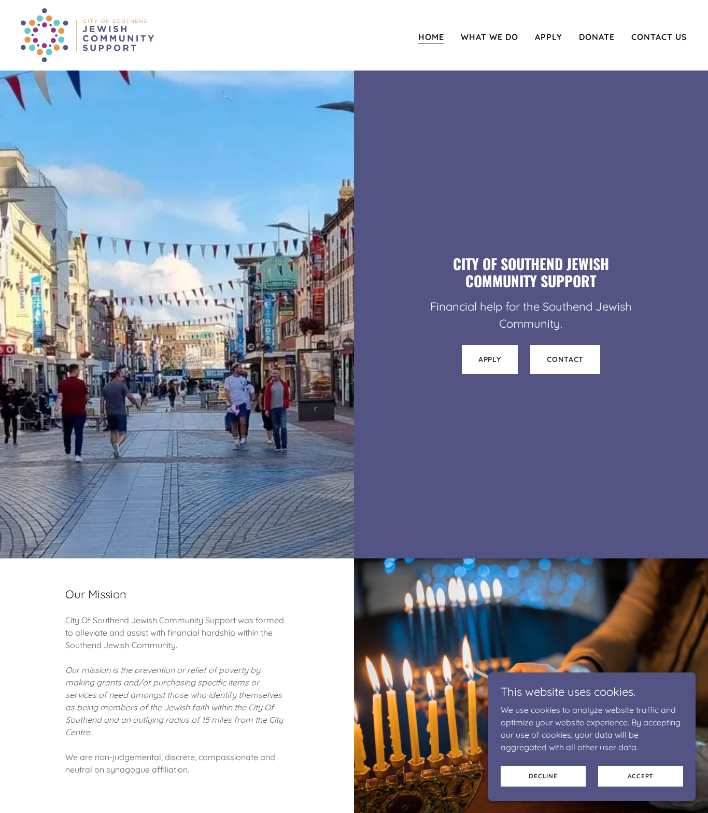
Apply (489, 359)
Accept (641, 776)
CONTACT (565, 359)
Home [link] (431, 37)
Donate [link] (597, 37)
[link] (87, 34)
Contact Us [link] (659, 37)
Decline (543, 776)
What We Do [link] (489, 37)
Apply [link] (548, 37)
